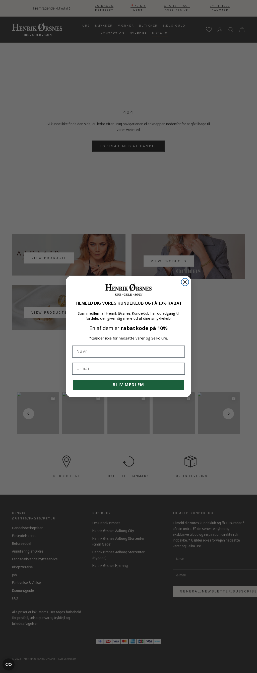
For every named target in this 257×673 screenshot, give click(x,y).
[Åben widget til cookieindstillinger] (9, 664)
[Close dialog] (185, 282)
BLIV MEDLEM (128, 384)
